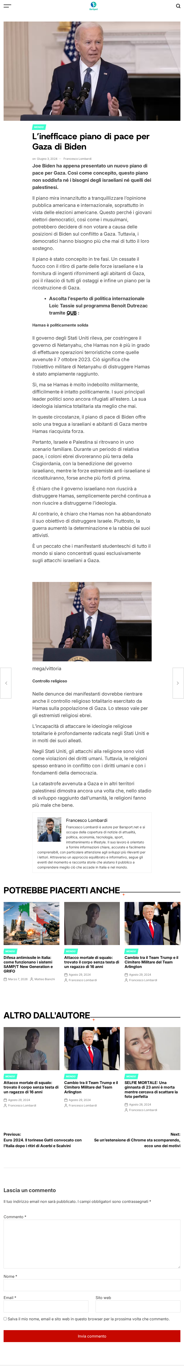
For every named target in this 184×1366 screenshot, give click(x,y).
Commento (15, 1216)
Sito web (103, 1297)
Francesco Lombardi (77, 158)
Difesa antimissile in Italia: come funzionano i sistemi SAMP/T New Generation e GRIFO (28, 964)
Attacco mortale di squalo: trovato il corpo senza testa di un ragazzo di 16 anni (91, 962)
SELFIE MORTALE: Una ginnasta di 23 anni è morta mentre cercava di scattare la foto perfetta (151, 1089)
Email (10, 1297)
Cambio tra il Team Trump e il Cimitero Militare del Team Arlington (151, 962)
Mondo (39, 127)
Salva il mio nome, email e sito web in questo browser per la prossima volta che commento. (89, 1318)
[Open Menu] (7, 6)
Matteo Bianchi (44, 979)
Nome (10, 1276)
